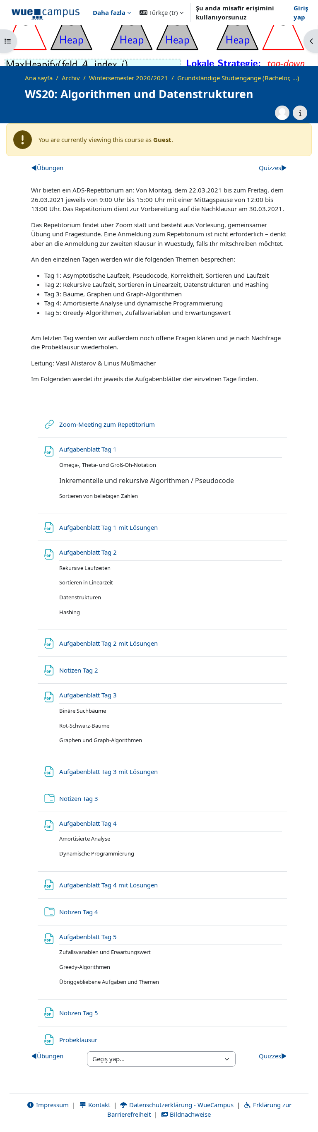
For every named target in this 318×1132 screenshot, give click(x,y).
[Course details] (300, 113)
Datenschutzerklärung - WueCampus (181, 1105)
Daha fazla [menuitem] (109, 12)
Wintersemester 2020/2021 (128, 78)
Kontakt (98, 1105)
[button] (161, 12)
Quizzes (273, 167)
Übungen (47, 167)
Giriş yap (301, 13)
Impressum (51, 1105)
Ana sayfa (39, 78)
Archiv (71, 78)
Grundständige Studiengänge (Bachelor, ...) (238, 78)
